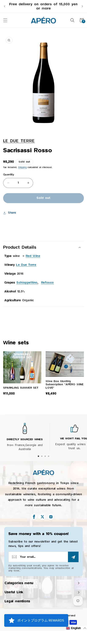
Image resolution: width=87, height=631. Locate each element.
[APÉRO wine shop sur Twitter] (42, 517)
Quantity (8, 174)
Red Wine (33, 256)
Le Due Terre (19, 141)
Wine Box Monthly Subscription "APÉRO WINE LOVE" (65, 384)
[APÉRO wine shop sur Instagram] (51, 517)
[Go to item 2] (41, 456)
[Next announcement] (82, 6)
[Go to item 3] (45, 456)
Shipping (22, 167)
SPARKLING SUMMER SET (21, 387)
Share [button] (12, 212)
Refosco (47, 282)
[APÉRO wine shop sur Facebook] (34, 517)
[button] (5, 20)
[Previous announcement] (4, 6)
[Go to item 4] (48, 456)
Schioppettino (27, 282)
